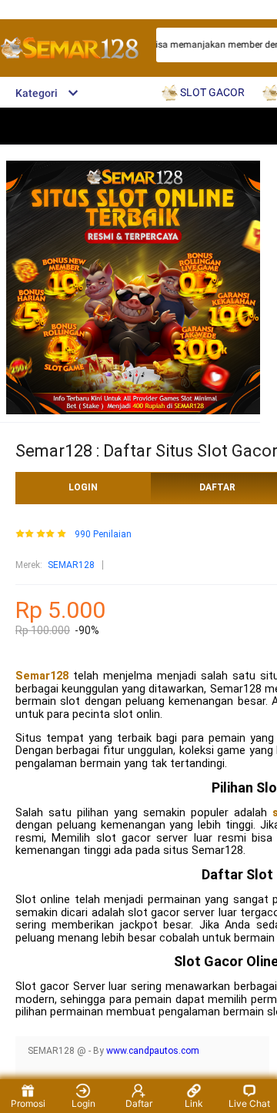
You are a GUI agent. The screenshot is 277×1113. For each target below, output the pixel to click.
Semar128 (41, 676)
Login (83, 1103)
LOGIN (83, 487)
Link (194, 1103)
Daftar (138, 1103)
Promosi (28, 1103)
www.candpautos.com (152, 1050)
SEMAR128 (71, 565)
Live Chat (249, 1103)
